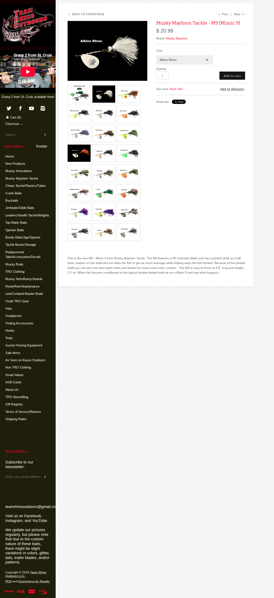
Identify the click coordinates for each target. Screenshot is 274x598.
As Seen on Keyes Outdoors (25, 360)
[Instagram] (43, 109)
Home (9, 156)
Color (159, 50)
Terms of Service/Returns (23, 412)
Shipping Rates (16, 419)
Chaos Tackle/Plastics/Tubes (25, 185)
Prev (224, 14)
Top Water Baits (16, 222)
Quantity (161, 68)
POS (8, 581)
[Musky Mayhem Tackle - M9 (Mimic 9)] (107, 51)
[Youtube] (31, 109)
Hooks (10, 330)
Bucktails (11, 200)
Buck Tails (176, 89)
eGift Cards (13, 382)
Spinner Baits (14, 230)
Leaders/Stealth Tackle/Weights (27, 215)
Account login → (16, 451)
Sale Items (12, 353)
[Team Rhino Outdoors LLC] (28, 9)
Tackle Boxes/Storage (20, 244)
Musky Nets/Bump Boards (24, 279)
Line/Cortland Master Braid (24, 293)
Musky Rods (14, 264)
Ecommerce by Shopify (34, 581)
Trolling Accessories (19, 323)
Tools (9, 338)
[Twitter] (9, 109)
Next (237, 14)
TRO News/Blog (16, 397)
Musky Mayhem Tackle (21, 178)
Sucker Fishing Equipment (23, 345)
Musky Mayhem (177, 38)
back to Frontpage (87, 14)
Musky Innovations (18, 171)
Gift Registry (14, 404)
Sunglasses (13, 316)
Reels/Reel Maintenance (22, 286)
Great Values (14, 375)
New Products (15, 163)
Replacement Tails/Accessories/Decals (23, 254)
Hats (8, 308)
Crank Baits (13, 193)
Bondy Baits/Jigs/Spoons (22, 237)
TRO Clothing (14, 271)
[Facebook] (20, 109)
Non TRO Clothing (18, 367)
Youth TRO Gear (17, 301)
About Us (11, 389)
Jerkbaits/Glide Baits (19, 208)
